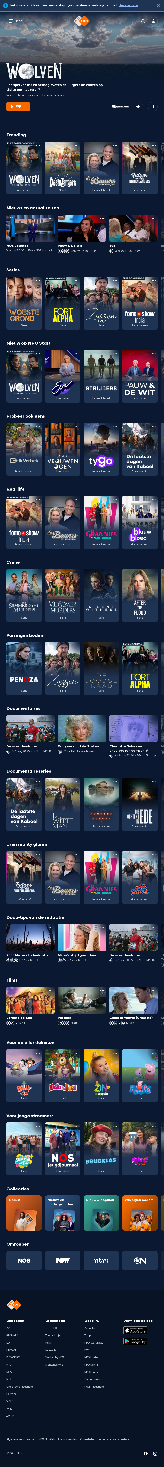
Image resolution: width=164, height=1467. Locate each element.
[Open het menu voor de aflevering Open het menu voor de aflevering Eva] (153, 218)
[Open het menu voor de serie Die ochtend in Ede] (154, 781)
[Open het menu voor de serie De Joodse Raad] (115, 646)
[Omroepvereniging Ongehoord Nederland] (140, 1260)
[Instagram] (155, 1454)
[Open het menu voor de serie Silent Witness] (115, 573)
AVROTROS (13, 1328)
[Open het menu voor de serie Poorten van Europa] (115, 781)
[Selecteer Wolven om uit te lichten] (20, 119)
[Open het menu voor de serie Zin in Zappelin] (115, 1053)
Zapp (87, 1335)
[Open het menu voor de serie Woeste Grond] (38, 280)
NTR (8, 1379)
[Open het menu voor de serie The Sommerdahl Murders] (38, 573)
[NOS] (24, 1260)
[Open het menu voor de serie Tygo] (115, 426)
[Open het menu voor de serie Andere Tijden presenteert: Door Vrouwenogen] (76, 426)
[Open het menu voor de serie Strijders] (115, 353)
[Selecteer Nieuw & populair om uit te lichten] (143, 119)
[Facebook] (145, 1454)
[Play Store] (135, 1341)
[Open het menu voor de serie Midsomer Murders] (76, 573)
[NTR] (101, 1260)
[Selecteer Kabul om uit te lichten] (51, 119)
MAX (9, 1364)
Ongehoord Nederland (20, 1386)
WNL (9, 1408)
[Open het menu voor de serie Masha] (76, 1053)
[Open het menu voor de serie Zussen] (115, 280)
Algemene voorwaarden (20, 1439)
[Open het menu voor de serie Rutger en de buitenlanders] (154, 145)
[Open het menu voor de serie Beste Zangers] (76, 145)
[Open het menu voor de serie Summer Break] (38, 1126)
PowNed (11, 1394)
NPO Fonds (91, 1372)
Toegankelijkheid (55, 1335)
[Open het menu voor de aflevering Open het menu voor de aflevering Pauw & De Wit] (102, 218)
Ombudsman (92, 1379)
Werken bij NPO (54, 1357)
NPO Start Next (93, 1342)
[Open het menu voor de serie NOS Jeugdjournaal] (76, 1126)
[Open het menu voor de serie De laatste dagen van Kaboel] (154, 426)
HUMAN (11, 1350)
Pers (48, 1342)
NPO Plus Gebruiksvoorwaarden (58, 1439)
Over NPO (51, 1328)
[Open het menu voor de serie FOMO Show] (154, 280)
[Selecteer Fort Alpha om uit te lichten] (82, 119)
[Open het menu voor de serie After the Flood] (154, 573)
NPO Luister (91, 1357)
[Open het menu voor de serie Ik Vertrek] (38, 426)
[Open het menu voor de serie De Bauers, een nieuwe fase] (115, 145)
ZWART (11, 1416)
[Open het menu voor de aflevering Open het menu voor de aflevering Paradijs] (102, 990)
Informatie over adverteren (115, 1439)
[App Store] (135, 1330)
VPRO (9, 1401)
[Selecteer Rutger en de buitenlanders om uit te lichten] (112, 119)
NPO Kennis (91, 1364)
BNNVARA (12, 1335)
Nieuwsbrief (52, 1350)
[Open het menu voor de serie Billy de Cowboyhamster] (38, 1053)
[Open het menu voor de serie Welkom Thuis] (154, 1126)
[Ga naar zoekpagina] (143, 21)
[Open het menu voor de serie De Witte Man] (76, 781)
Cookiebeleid (87, 1439)
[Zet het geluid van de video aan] (138, 106)
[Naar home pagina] (82, 21)
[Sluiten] (158, 5)
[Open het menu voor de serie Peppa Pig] (154, 1053)
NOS (9, 1372)
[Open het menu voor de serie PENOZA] (38, 646)
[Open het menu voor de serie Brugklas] (115, 1126)
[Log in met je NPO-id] (153, 21)
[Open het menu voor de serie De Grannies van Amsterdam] (115, 499)
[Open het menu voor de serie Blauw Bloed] (154, 499)
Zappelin (89, 1328)
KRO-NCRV (13, 1357)
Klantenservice (54, 1364)
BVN (87, 1350)
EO (8, 1342)
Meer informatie (128, 5)
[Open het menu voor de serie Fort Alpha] (76, 280)
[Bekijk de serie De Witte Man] (62, 804)
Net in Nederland (94, 1386)
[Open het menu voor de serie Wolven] (38, 145)
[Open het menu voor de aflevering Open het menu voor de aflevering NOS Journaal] (50, 218)
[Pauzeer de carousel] (153, 106)
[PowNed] (62, 1260)
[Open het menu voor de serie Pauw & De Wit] (154, 353)
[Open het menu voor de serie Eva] (76, 353)
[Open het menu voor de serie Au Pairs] (154, 854)
